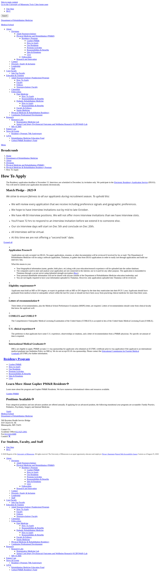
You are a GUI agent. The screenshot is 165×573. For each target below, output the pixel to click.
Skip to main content (9, 2)
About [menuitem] (8, 29)
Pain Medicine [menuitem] (22, 94)
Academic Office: (8, 432)
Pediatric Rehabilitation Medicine (30, 530)
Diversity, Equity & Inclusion (23, 493)
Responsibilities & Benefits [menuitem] (38, 50)
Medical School (7, 25)
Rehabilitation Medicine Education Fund (27, 567)
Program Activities (16, 371)
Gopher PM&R (15, 364)
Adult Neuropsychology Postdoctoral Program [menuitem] (30, 78)
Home (8, 156)
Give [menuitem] (29, 55)
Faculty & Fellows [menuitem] (24, 108)
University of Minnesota (25, 454)
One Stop (10, 9)
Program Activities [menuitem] (34, 48)
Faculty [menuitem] (19, 82)
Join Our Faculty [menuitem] (18, 73)
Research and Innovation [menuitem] (26, 59)
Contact (14, 491)
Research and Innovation (26, 488)
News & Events (12, 560)
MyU (8, 11)
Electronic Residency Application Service (131, 182)
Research (10, 546)
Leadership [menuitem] (15, 66)
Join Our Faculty (18, 502)
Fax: (3, 434)
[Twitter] (9, 436)
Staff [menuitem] (13, 68)
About (8, 160)
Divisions (10, 163)
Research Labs (17, 549)
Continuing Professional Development (26, 544)
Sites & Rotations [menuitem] (34, 52)
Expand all (8, 242)
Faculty (19, 512)
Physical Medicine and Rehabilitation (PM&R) (25, 165)
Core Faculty (11, 500)
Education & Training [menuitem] (15, 75)
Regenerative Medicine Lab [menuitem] (27, 122)
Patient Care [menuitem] (11, 129)
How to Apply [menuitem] (33, 43)
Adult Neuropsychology (26, 463)
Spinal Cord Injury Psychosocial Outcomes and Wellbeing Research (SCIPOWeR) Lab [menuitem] (51, 124)
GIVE (8, 565)
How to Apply (14, 367)
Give (11, 378)
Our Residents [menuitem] (32, 45)
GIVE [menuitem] (8, 136)
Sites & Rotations (16, 376)
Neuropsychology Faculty (27, 516)
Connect (4, 436)
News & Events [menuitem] (12, 131)
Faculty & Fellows (24, 537)
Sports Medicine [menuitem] (23, 110)
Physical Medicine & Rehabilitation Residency (30, 542)
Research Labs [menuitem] (17, 119)
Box (75, 273)
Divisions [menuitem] (15, 31)
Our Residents (14, 369)
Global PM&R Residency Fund (24, 570)
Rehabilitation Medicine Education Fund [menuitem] (27, 138)
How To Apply (22, 509)
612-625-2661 (21, 432)
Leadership (15, 495)
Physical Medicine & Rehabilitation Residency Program (29, 167)
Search (4, 16)
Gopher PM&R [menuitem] (33, 41)
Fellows (19, 514)
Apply (8, 411)
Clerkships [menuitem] (15, 89)
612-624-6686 (10, 434)
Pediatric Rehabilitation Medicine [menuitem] (30, 101)
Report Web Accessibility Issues (126, 454)
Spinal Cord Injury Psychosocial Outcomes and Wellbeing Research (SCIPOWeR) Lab (51, 553)
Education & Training (15, 505)
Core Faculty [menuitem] (11, 71)
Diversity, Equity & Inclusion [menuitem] (23, 64)
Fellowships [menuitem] (26, 57)
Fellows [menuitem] (19, 85)
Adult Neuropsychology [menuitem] (26, 34)
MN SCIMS (16, 556)
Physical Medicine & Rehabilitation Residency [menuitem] (30, 113)
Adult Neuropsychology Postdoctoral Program (30, 507)
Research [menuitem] (10, 117)
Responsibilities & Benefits (20, 374)
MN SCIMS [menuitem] (16, 126)
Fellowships (26, 486)
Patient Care (11, 558)
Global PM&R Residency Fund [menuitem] (24, 140)
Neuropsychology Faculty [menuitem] (27, 87)
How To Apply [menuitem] (22, 80)
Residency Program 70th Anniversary (26, 563)
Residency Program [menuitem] (30, 38)
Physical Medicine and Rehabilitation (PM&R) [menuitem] (35, 36)
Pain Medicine (22, 523)
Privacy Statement (108, 454)
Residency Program (17, 359)
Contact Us (5, 429)
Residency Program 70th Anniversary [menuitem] (26, 133)
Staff (13, 498)
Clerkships (15, 519)
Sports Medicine (23, 539)
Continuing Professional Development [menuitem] (26, 115)
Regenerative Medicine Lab (27, 551)
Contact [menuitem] (14, 61)
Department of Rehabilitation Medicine (17, 20)
